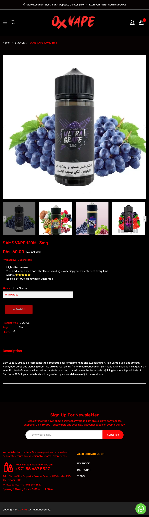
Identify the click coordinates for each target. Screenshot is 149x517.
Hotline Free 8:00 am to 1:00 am (34, 464)
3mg (21, 327)
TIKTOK (81, 476)
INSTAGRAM (84, 469)
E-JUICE (24, 322)
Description (12, 351)
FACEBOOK (83, 463)
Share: (6, 332)
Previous (4, 219)
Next (144, 219)
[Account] (132, 22)
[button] (13, 22)
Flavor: (15, 288)
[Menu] (5, 22)
